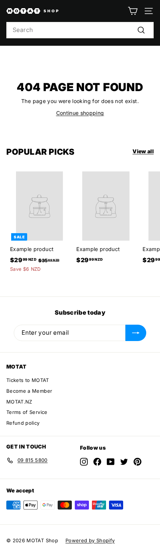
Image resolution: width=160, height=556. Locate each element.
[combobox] (80, 30)
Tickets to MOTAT (27, 380)
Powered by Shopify (90, 540)
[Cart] (132, 11)
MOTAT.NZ (19, 402)
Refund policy (23, 423)
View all (143, 151)
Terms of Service (27, 412)
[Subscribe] (135, 333)
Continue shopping (80, 113)
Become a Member (29, 391)
